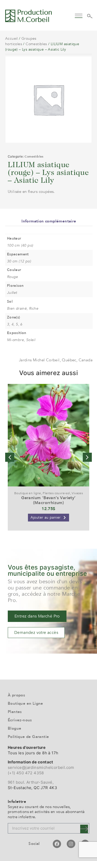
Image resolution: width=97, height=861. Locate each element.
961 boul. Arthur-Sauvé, (31, 782)
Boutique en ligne (27, 493)
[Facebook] (57, 844)
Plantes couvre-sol (56, 493)
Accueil (11, 38)
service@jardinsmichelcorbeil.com (41, 767)
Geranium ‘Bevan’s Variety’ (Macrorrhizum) (48, 500)
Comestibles (36, 44)
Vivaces (77, 493)
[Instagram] (71, 844)
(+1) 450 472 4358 (26, 772)
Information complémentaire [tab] (48, 221)
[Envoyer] (84, 829)
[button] (79, 15)
